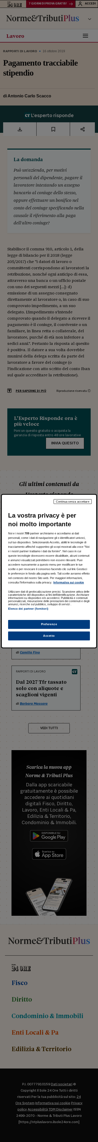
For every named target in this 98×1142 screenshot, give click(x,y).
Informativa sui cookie (68, 582)
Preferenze (49, 624)
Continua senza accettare (72, 501)
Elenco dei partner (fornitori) (28, 608)
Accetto (49, 635)
